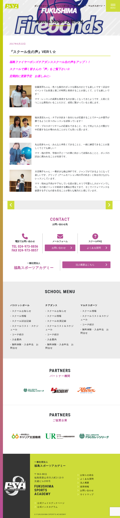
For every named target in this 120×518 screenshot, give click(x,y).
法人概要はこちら (85, 264)
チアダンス (79, 6)
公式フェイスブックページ (51, 503)
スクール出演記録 (56, 321)
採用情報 (84, 486)
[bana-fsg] (93, 436)
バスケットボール (61, 6)
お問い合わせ (59, 248)
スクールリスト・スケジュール (24, 328)
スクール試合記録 (21, 321)
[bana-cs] (26, 436)
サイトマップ (87, 494)
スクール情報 (19, 316)
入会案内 (17, 339)
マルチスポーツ (95, 6)
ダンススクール (41, 6)
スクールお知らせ (21, 311)
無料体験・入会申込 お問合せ (24, 346)
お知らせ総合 (87, 475)
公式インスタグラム (47, 507)
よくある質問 (94, 248)
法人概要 (84, 482)
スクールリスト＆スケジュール (59, 328)
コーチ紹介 (18, 334)
